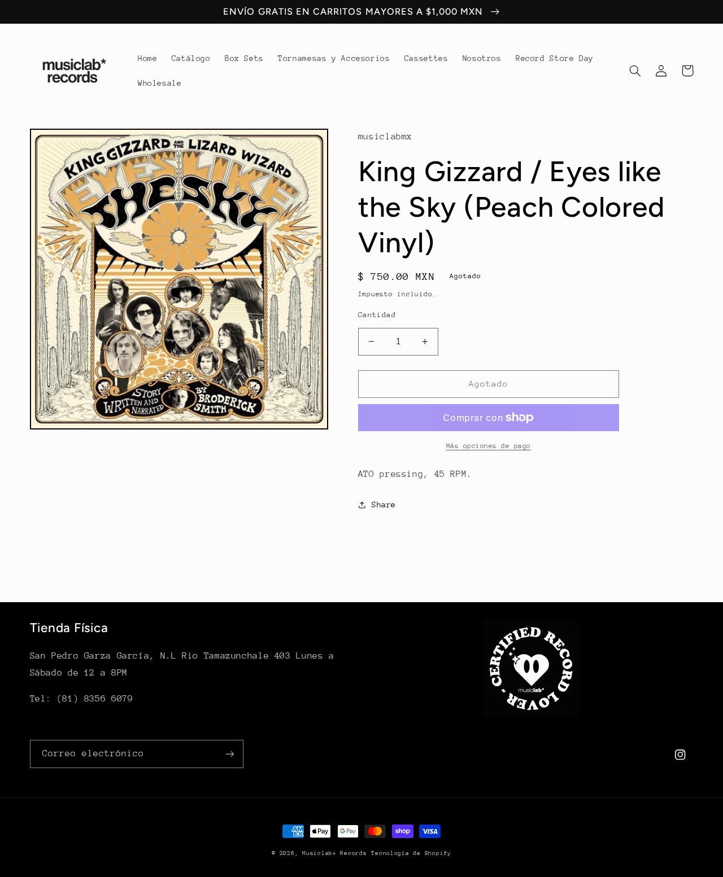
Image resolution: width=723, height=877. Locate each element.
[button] (635, 71)
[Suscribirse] (229, 754)
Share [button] (384, 504)
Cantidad (377, 314)
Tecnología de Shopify (411, 853)
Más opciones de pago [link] (489, 446)
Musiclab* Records (334, 853)
